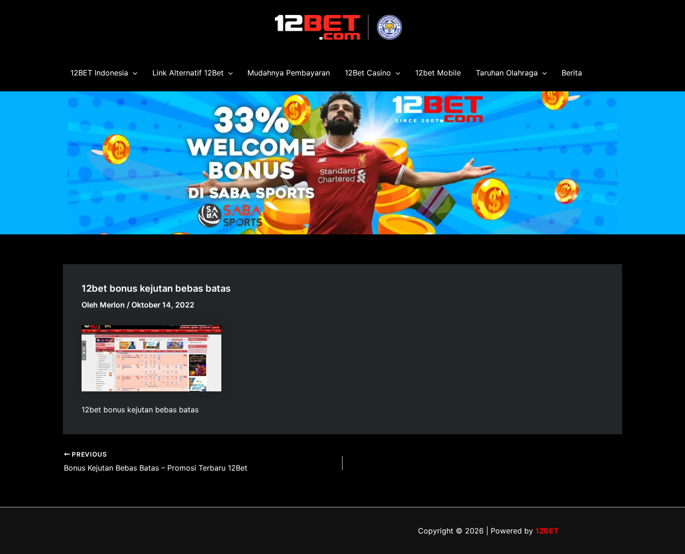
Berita (572, 72)
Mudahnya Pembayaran (288, 72)
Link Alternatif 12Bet (188, 72)
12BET (547, 530)
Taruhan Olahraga (507, 72)
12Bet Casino (368, 72)
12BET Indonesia (99, 72)
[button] (132, 72)
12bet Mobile (438, 72)
